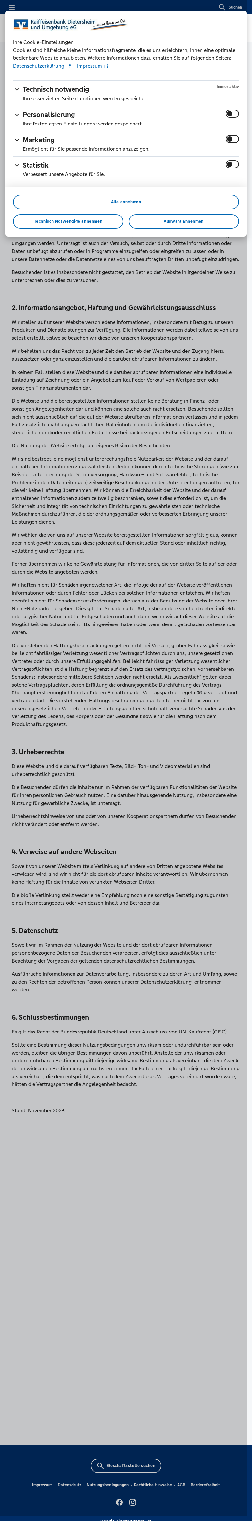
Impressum (89, 66)
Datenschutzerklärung (39, 66)
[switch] (232, 114)
